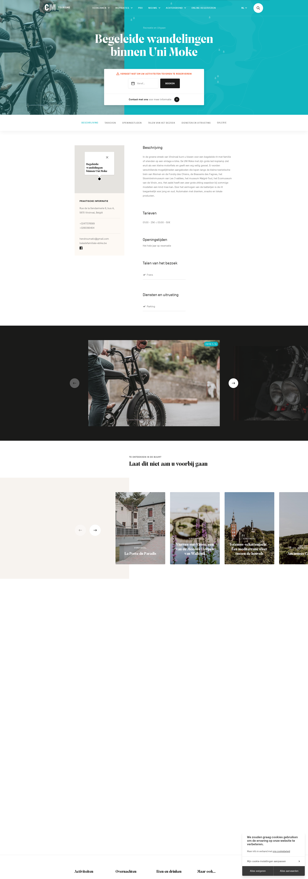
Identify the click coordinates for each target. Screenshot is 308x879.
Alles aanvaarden (289, 871)
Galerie (222, 122)
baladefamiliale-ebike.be (93, 243)
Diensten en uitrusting (196, 122)
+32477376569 (87, 223)
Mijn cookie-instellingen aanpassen (266, 861)
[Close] (107, 157)
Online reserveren (204, 8)
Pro (140, 8)
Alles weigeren (258, 871)
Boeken (170, 83)
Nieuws (152, 8)
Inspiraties (122, 8)
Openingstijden (132, 122)
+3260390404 (87, 227)
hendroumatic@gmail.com (94, 238)
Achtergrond (174, 8)
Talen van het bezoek (161, 122)
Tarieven (110, 122)
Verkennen (99, 8)
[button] (74, 383)
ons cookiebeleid (281, 851)
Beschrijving (89, 122)
